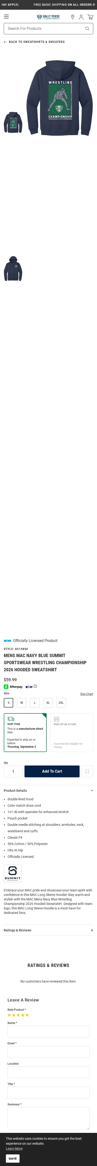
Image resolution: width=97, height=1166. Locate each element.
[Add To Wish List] (87, 771)
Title (10, 1084)
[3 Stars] (18, 1015)
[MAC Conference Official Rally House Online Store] (48, 17)
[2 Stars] (14, 1015)
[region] (48, 857)
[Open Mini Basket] (90, 17)
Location (13, 1063)
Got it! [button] (13, 1158)
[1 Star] (10, 1015)
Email (11, 1043)
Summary (14, 1104)
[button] (72, 17)
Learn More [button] (14, 1148)
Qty (6, 763)
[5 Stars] (27, 1015)
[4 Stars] (23, 1015)
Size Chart (86, 694)
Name (11, 1023)
